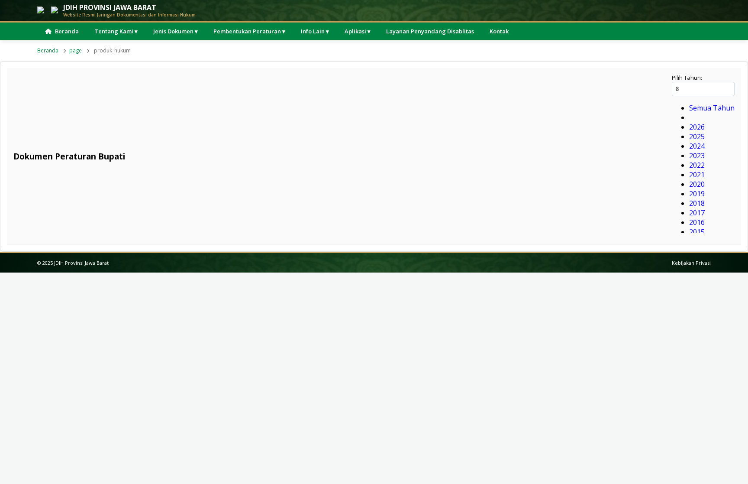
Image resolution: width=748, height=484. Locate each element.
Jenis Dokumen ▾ (175, 31)
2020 (697, 184)
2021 (697, 174)
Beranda (67, 31)
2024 (697, 146)
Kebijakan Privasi (691, 263)
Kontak (499, 31)
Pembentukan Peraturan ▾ (249, 31)
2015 (697, 232)
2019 (697, 193)
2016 (697, 222)
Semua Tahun (712, 108)
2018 (697, 203)
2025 (697, 136)
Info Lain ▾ (315, 31)
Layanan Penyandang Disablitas (430, 31)
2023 (697, 155)
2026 (697, 127)
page (75, 50)
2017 (697, 213)
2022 (697, 165)
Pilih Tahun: (687, 77)
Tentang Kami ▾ (116, 31)
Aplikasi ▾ (358, 31)
